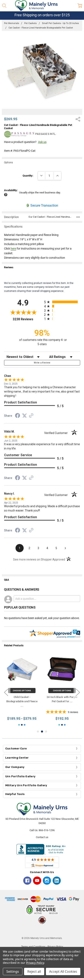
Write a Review (42, 362)
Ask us (42, 142)
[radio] (62, 302)
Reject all (34, 971)
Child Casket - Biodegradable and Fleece (22, 701)
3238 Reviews (27, 319)
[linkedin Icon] (57, 881)
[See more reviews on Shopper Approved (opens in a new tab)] (31, 416)
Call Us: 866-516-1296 (42, 830)
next (78, 692)
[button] (42, 930)
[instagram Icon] (47, 881)
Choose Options (22, 691)
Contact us (42, 837)
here (13, 248)
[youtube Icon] (37, 881)
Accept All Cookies (63, 971)
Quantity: (28, 175)
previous (6, 692)
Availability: (11, 190)
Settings (12, 971)
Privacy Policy (35, 963)
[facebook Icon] (27, 881)
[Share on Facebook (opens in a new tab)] (17, 416)
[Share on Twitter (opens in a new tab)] (24, 415)
